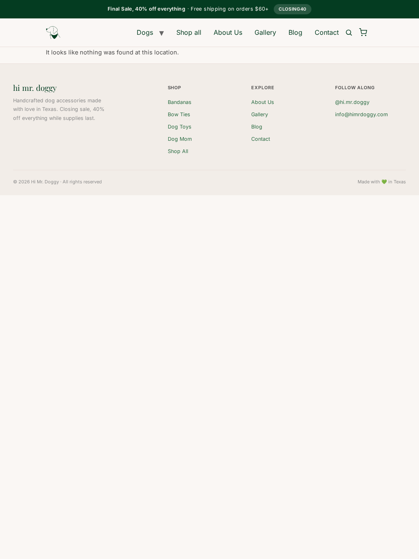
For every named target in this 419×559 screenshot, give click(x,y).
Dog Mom (180, 139)
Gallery (265, 32)
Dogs (145, 32)
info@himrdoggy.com (361, 114)
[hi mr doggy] (53, 32)
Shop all (188, 32)
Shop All (178, 151)
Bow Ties (179, 114)
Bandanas (179, 102)
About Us (228, 32)
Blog (295, 32)
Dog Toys (179, 127)
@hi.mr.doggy (352, 102)
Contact (327, 32)
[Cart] (363, 32)
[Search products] (349, 32)
